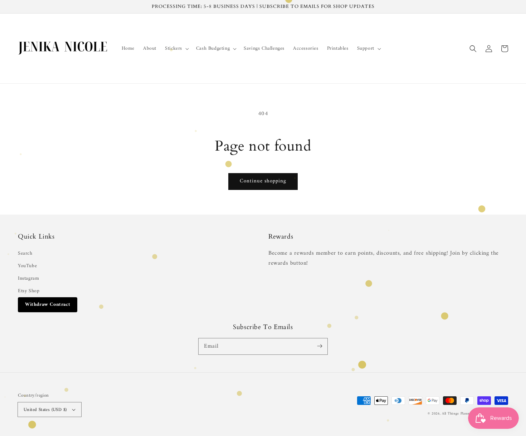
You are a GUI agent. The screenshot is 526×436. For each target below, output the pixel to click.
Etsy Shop (28, 290)
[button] (176, 48)
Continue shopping (263, 181)
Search (25, 253)
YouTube (27, 265)
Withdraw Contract (47, 304)
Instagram (28, 278)
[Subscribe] (319, 346)
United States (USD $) (45, 410)
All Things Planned (457, 414)
